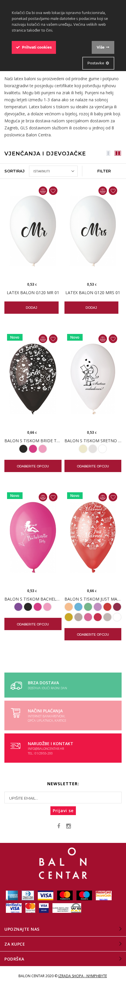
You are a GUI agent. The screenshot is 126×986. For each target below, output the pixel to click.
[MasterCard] (65, 895)
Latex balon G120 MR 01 (33, 292)
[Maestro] (84, 895)
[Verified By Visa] (14, 907)
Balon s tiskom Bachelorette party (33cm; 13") (33, 599)
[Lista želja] (53, 190)
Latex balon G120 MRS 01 (92, 292)
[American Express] (12, 895)
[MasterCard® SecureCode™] (103, 895)
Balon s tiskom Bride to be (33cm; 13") (33, 440)
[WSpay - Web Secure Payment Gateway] (67, 907)
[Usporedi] (43, 190)
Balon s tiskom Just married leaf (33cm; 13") (93, 599)
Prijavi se (63, 810)
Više (101, 47)
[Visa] (46, 895)
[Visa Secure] (44, 907)
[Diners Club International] (28, 895)
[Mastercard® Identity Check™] (31, 907)
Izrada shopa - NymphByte (82, 975)
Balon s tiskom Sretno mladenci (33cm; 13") (93, 440)
